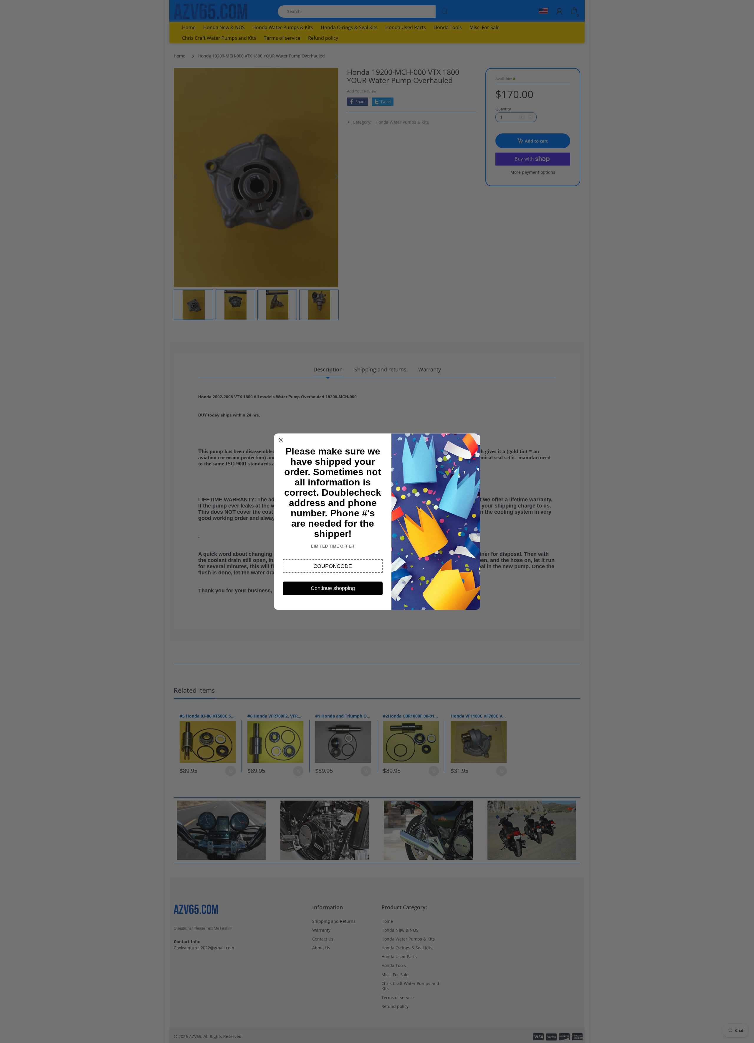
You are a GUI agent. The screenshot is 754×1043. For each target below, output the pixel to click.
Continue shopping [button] (333, 588)
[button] (333, 566)
